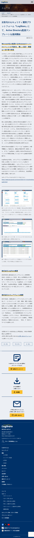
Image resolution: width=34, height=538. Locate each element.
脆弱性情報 (6, 509)
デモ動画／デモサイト (7, 484)
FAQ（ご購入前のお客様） (9, 501)
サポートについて (7, 495)
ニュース (4, 491)
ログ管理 (5, 455)
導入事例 (4, 465)
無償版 (3, 481)
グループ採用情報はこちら (11, 441)
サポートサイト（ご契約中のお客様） (12, 506)
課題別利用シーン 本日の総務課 (11, 530)
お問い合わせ (5, 476)
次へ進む (28, 344)
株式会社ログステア (4, 2)
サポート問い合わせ (8, 498)
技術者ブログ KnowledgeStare (12, 528)
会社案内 (4, 473)
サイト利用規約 (5, 518)
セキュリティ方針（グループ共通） (10, 512)
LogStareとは (5, 447)
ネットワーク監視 (7, 457)
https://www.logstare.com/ (8, 436)
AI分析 (5, 463)
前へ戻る (6, 344)
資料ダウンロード (6, 479)
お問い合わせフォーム (24, 336)
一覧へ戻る (17, 344)
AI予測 (5, 460)
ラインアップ (5, 450)
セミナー (4, 471)
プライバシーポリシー (7, 515)
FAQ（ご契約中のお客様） (9, 503)
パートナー (4, 468)
